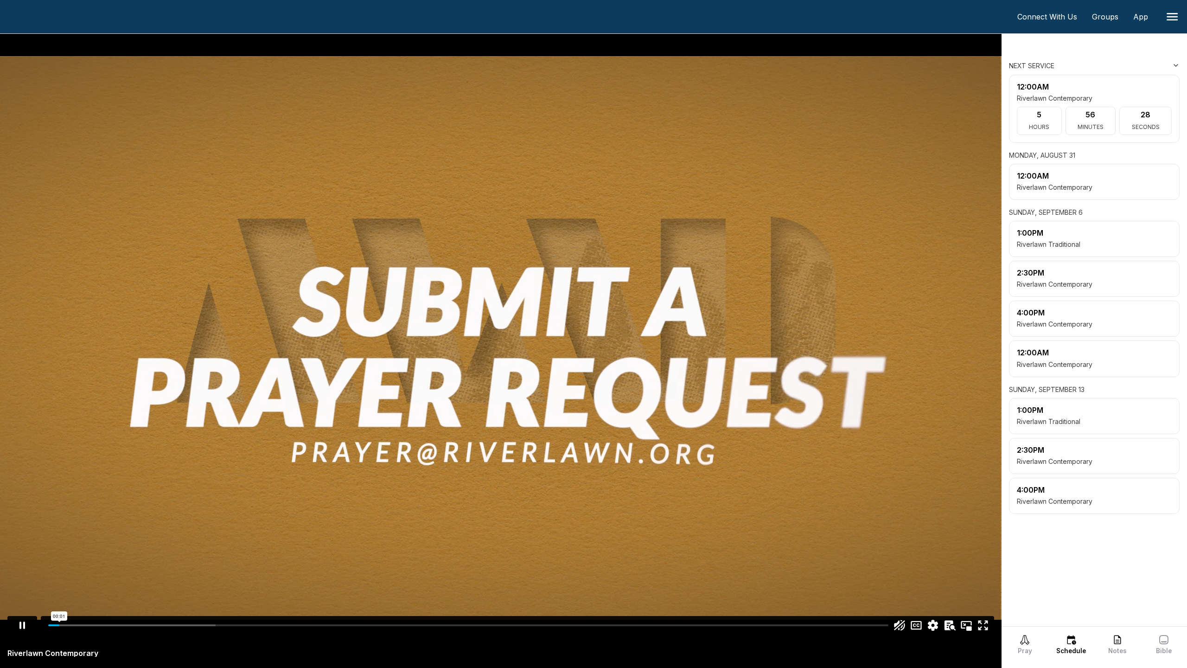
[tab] (1025, 644)
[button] (1172, 17)
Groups (1109, 16)
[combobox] (1133, 65)
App (1144, 16)
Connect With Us (1051, 16)
